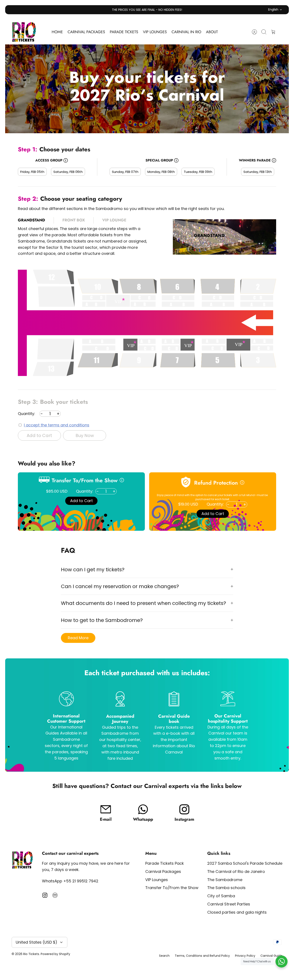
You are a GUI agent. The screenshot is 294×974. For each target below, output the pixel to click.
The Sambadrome (224, 879)
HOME (57, 32)
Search (164, 956)
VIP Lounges (156, 879)
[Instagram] (45, 895)
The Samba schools (226, 887)
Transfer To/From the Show (171, 887)
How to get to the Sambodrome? (102, 620)
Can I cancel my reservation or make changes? (120, 586)
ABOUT (212, 32)
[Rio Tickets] (24, 32)
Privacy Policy (245, 956)
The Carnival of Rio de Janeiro (236, 871)
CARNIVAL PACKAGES (86, 32)
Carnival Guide (271, 956)
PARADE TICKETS (124, 32)
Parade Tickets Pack (164, 863)
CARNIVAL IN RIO (186, 32)
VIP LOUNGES (155, 32)
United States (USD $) (36, 942)
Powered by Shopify (55, 954)
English (273, 9)
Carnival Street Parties (228, 904)
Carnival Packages (163, 871)
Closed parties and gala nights (237, 912)
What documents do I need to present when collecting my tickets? (143, 603)
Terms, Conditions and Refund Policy (202, 956)
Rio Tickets (31, 954)
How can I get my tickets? (92, 569)
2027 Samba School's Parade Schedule (244, 863)
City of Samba (221, 896)
